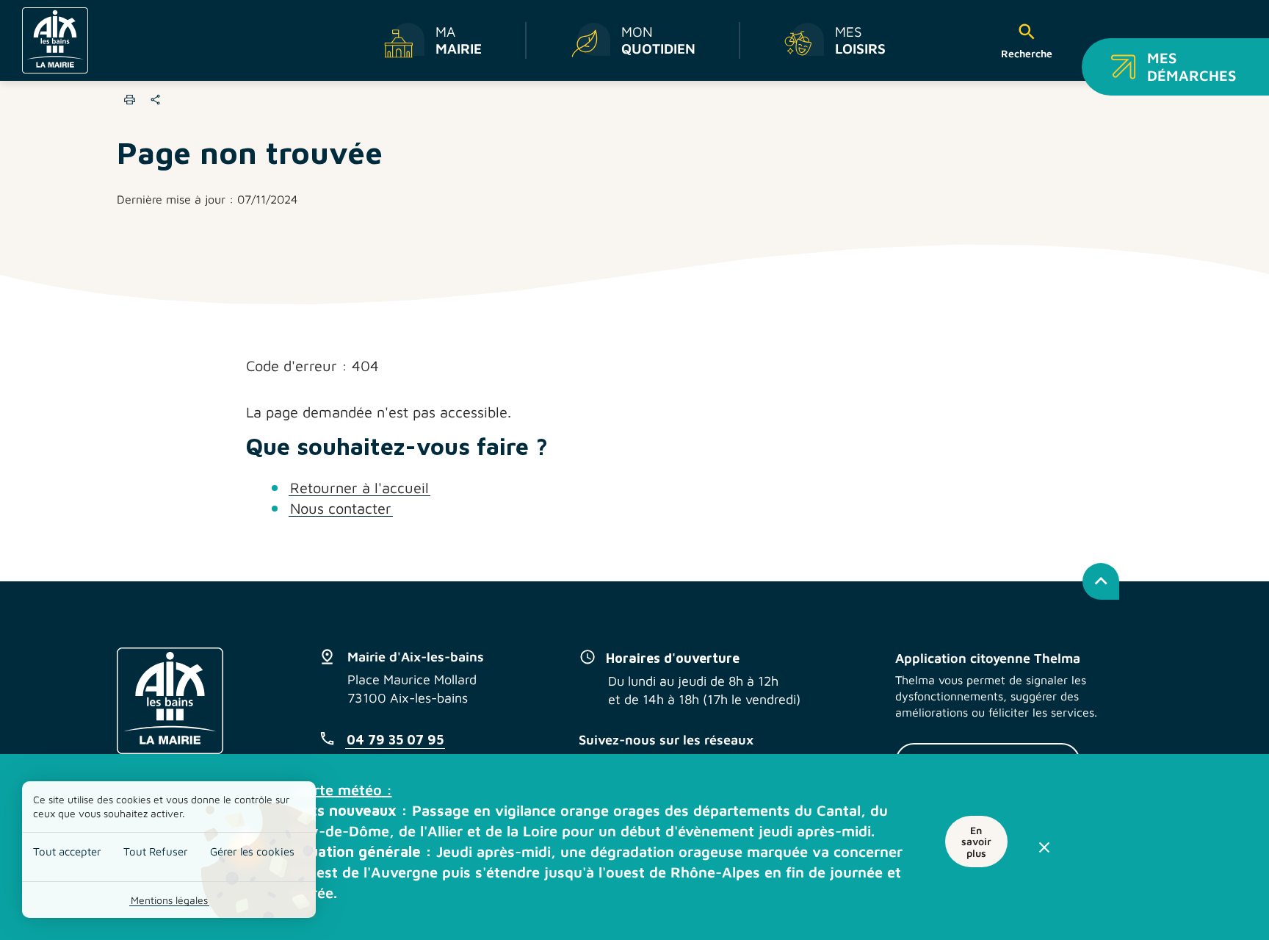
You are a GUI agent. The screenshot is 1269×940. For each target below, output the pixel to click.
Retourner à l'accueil (359, 487)
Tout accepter (67, 851)
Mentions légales (169, 900)
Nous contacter (340, 508)
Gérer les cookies (252, 851)
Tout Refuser (155, 851)
